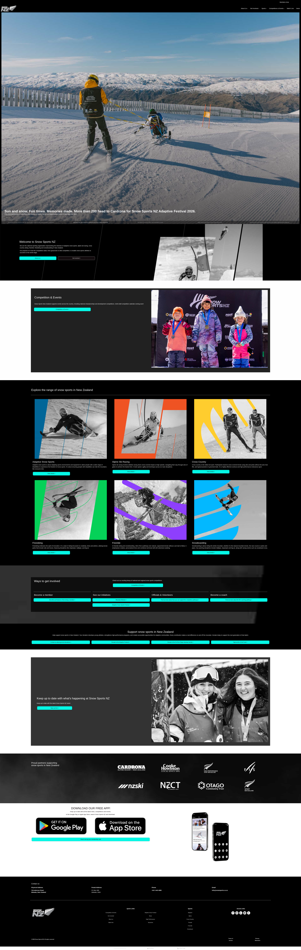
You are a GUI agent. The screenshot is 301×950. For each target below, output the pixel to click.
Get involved (111, 916)
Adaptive (190, 912)
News (150, 916)
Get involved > (76, 258)
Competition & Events (111, 912)
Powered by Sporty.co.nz (120, 948)
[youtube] (244, 912)
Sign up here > (55, 708)
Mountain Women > (121, 600)
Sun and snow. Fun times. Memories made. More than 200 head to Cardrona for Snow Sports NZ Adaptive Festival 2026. (31, 222)
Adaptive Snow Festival (150, 912)
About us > (38, 258)
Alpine (190, 916)
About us (111, 919)
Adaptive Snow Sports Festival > (121, 605)
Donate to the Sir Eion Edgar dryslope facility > (180, 642)
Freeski (190, 922)
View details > (51, 473)
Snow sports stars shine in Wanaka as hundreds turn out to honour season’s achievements (90, 222)
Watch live (110, 922)
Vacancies (150, 922)
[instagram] (236, 912)
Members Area (284, 2)
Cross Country (190, 919)
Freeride (190, 925)
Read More (8, 217)
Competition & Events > (62, 309)
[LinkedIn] (240, 912)
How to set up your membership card (91, 839)
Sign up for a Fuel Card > (240, 642)
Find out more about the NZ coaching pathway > (238, 600)
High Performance (150, 919)
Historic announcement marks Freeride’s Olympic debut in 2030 (210, 222)
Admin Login (182, 948)
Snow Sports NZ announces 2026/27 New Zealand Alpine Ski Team (57, 211)
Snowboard (190, 929)
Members (151, 948)
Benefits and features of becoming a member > (62, 600)
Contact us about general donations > (60, 642)
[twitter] (248, 912)
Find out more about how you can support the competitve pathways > (180, 600)
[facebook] (233, 912)
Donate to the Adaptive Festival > (120, 642)
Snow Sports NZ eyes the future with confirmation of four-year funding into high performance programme (269, 222)
